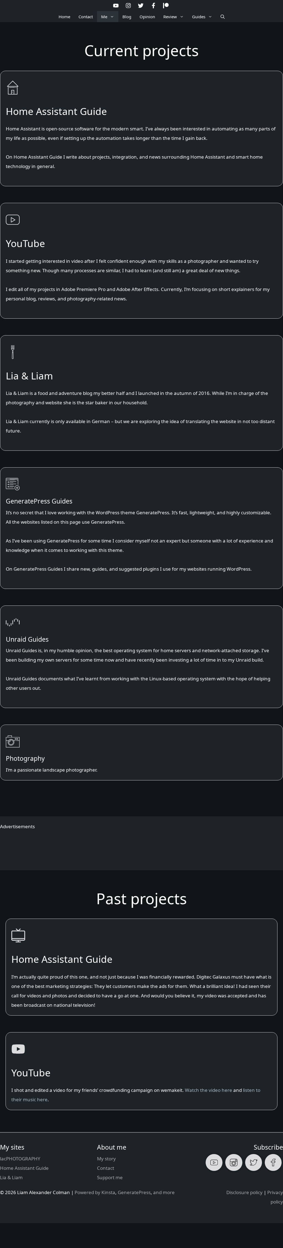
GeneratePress (134, 1192)
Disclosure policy (244, 1192)
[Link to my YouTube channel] (141, 260)
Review (170, 16)
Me (104, 16)
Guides (198, 16)
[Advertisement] (141, 846)
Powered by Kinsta (95, 1192)
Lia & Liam (11, 1177)
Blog (126, 16)
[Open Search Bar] (222, 16)
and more (164, 1192)
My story (106, 1158)
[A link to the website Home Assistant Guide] (141, 128)
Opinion (147, 16)
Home (64, 16)
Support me (110, 1177)
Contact (85, 16)
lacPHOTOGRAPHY (20, 1158)
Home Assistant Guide (24, 1168)
